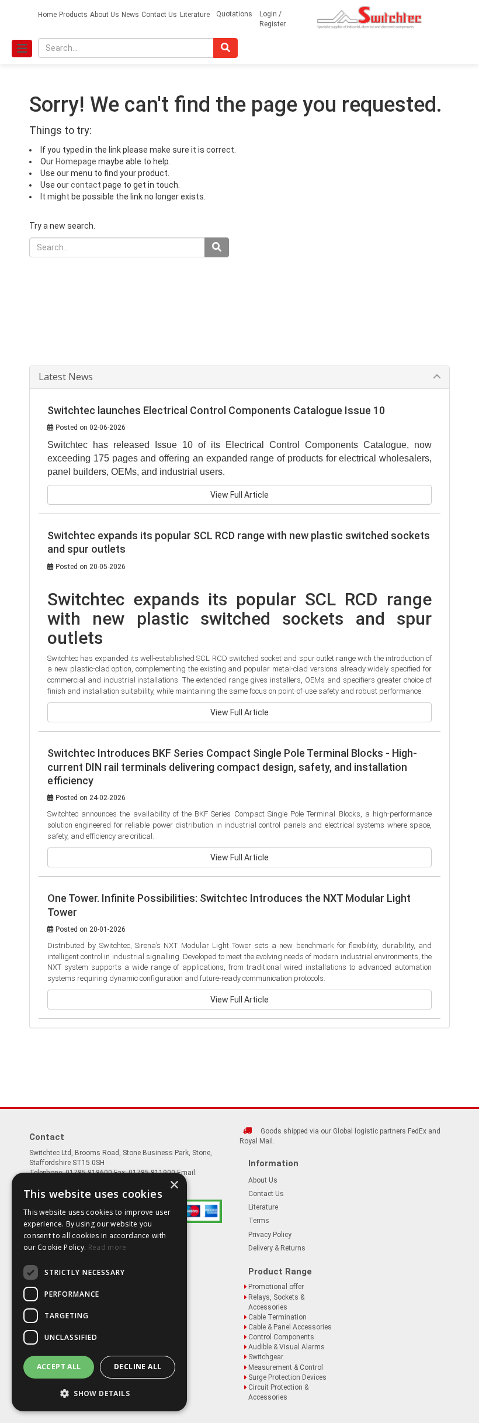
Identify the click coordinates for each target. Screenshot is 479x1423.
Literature (195, 15)
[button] (99, 1393)
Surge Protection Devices (287, 1377)
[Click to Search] (225, 48)
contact (86, 184)
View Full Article (239, 494)
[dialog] (99, 1292)
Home (47, 15)
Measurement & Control (285, 1367)
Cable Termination (277, 1317)
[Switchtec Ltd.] (369, 17)
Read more (107, 1247)
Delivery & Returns (277, 1248)
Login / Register (272, 19)
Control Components (281, 1337)
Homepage (75, 161)
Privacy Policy (269, 1235)
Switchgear (265, 1357)
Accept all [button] (59, 1367)
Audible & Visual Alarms (286, 1347)
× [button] (173, 1185)
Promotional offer (276, 1287)
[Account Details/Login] (302, 19)
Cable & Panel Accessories (290, 1327)
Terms (258, 1221)
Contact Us (159, 15)
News (130, 15)
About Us (104, 15)
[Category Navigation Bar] (22, 48)
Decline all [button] (137, 1367)
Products (73, 15)
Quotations (234, 14)
